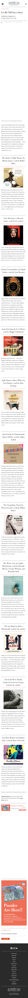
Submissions (14, 975)
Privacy (14, 981)
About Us (14, 971)
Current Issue (14, 953)
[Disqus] (14, 827)
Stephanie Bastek (6, 18)
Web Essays (14, 967)
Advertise (14, 977)
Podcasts (14, 965)
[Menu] (2, 4)
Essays (14, 959)
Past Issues (14, 955)
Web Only (14, 957)
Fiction (14, 961)
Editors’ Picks (5, 8)
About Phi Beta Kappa (14, 979)
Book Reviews (14, 963)
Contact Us (14, 973)
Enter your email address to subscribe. (9, 933)
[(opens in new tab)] (14, 807)
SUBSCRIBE (14, 983)
